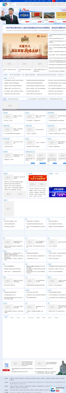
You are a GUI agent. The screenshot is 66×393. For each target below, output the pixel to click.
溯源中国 (39, 5)
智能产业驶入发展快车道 (53, 221)
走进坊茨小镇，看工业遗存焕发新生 (55, 285)
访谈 (57, 3)
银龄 (37, 5)
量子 (46, 3)
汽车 (19, 5)
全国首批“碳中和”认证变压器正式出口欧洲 (12, 93)
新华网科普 (5, 151)
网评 (29, 3)
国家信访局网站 (12, 387)
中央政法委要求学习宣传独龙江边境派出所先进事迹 (13, 80)
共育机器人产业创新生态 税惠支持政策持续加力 (13, 85)
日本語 (38, 317)
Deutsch (49, 317)
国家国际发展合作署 (28, 386)
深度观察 (5, 173)
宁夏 (10, 383)
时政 (22, 3)
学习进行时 (18, 3)
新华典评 (36, 194)
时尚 (52, 5)
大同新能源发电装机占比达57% (10, 294)
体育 (48, 3)
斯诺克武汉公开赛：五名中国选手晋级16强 (57, 311)
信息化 (26, 5)
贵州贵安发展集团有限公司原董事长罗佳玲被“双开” (35, 85)
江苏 (25, 382)
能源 (45, 5)
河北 (14, 382)
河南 (37, 382)
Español (12, 317)
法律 (64, 3)
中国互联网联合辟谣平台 (41, 386)
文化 (50, 3)
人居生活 (23, 5)
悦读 (53, 5)
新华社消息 (31, 194)
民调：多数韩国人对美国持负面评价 (29, 74)
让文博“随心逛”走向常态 (8, 146)
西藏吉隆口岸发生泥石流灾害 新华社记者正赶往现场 (46, 74)
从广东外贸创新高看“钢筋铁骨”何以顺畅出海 (12, 133)
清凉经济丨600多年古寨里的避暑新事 (55, 271)
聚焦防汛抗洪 (42, 192)
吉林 (21, 382)
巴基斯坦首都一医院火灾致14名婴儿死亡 (55, 91)
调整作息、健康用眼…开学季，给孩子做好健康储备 (35, 88)
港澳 (31, 3)
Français (18, 317)
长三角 (25, 383)
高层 (21, 3)
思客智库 (35, 3)
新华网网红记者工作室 (30, 151)
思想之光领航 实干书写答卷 (36, 19)
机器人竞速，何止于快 (8, 120)
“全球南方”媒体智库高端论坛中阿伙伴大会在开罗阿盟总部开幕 (51, 363)
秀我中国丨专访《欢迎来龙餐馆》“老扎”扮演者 (12, 189)
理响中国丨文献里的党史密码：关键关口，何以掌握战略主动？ (22, 57)
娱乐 (50, 5)
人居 (26, 276)
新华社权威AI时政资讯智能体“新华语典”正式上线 (44, 368)
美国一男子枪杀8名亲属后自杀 (15, 74)
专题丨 (50, 60)
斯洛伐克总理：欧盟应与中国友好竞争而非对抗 (57, 80)
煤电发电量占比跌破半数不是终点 (10, 292)
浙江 (27, 382)
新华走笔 (40, 194)
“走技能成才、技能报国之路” (61, 19)
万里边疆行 (31, 192)
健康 (53, 3)
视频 (59, 3)
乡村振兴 (34, 5)
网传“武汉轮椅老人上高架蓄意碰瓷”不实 (38, 255)
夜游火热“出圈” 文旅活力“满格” (32, 292)
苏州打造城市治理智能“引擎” (15, 183)
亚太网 (60, 5)
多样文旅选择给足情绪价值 (31, 297)
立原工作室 (54, 163)
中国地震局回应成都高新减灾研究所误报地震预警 (35, 80)
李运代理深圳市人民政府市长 (9, 226)
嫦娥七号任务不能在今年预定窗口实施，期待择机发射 (52, 160)
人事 (24, 3)
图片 (60, 3)
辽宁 (18, 382)
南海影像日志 (36, 192)
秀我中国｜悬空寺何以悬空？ (54, 258)
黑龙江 (18, 383)
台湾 (33, 3)
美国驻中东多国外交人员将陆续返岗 (58, 71)
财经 (28, 3)
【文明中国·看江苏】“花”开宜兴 (32, 258)
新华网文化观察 (51, 125)
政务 (62, 3)
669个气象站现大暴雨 (55, 60)
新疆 (12, 383)
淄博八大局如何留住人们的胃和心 (17, 91)
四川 (51, 382)
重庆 (49, 382)
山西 (16, 382)
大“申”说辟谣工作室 (42, 163)
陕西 (60, 382)
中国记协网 (47, 386)
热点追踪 (27, 138)
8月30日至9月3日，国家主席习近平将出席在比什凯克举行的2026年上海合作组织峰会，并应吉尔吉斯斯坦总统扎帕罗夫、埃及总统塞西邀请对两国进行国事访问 (35, 30)
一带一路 (57, 5)
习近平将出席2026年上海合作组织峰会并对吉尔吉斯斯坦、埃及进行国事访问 (36, 28)
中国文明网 (16, 386)
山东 (35, 382)
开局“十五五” (31, 188)
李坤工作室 (32, 163)
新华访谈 (27, 112)
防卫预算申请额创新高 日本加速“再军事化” (56, 120)
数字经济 (28, 5)
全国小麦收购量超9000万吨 (9, 266)
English (6, 317)
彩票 (48, 5)
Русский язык (31, 317)
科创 (44, 3)
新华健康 (49, 138)
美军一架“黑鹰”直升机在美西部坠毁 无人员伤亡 (57, 88)
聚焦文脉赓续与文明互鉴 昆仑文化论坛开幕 (20, 371)
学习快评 (27, 21)
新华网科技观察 (28, 125)
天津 (12, 382)
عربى (24, 317)
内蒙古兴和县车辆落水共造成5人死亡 (33, 91)
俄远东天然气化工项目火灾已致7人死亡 (55, 93)
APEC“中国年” (43, 188)
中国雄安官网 (34, 386)
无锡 (22, 383)
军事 (55, 3)
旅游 (43, 5)
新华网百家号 (62, 378)
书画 (51, 3)
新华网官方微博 (27, 378)
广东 (43, 382)
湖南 (41, 382)
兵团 (20, 383)
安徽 (29, 382)
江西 (33, 382)
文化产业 (49, 250)
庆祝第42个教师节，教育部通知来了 (33, 221)
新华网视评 (5, 112)
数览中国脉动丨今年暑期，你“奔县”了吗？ (56, 268)
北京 (10, 382)
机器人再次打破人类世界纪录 (9, 285)
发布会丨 (50, 47)
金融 (17, 5)
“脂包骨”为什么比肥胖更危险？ (54, 146)
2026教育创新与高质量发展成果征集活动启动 (34, 223)
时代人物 (40, 190)
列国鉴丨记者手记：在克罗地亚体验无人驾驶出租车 (13, 187)
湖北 (39, 382)
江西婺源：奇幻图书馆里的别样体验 (9, 109)
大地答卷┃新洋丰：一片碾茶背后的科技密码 (12, 271)
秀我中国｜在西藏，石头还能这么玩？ (56, 255)
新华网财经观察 (6, 125)
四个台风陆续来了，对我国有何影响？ (33, 120)
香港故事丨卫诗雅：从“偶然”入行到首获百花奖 (12, 185)
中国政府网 (11, 386)
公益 (55, 5)
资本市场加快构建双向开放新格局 (55, 292)
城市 (42, 5)
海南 (47, 382)
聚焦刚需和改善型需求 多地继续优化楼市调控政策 (35, 285)
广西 (45, 382)
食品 (20, 5)
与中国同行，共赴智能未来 (31, 133)
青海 (64, 382)
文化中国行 (35, 190)
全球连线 (38, 3)
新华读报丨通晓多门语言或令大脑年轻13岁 (34, 93)
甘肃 (62, 382)
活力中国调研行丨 (7, 91)
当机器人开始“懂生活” (40, 129)
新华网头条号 (58, 378)
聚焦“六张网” (37, 188)
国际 (26, 3)
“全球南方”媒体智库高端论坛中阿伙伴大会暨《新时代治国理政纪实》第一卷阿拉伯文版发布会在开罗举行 (27, 363)
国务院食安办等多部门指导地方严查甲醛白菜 (12, 268)
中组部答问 (51, 42)
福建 (31, 382)
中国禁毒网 (17, 387)
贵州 (54, 382)
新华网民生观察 (6, 138)
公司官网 (10, 4)
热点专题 (30, 173)
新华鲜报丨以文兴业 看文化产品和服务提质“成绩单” (13, 181)
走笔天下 (44, 194)
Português (56, 317)
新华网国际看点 (51, 112)
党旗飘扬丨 (6, 88)
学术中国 (31, 5)
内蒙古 (15, 383)
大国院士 (44, 190)
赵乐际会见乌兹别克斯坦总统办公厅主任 (56, 38)
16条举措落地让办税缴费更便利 (32, 253)
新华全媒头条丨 (17, 176)
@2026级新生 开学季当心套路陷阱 (32, 146)
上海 (23, 382)
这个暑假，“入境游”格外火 (40, 142)
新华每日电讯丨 (7, 183)
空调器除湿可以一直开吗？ (9, 159)
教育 (41, 3)
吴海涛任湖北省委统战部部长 (9, 223)
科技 (43, 3)
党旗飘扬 (31, 190)
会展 (47, 5)
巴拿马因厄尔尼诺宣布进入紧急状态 (55, 85)
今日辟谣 (28, 255)
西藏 (58, 382)
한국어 (43, 317)
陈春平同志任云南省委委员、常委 (10, 221)
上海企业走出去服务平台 (24, 387)
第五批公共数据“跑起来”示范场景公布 (55, 223)
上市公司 (63, 5)
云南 (56, 382)
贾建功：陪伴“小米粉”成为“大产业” (14, 88)
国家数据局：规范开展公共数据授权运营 (56, 226)
